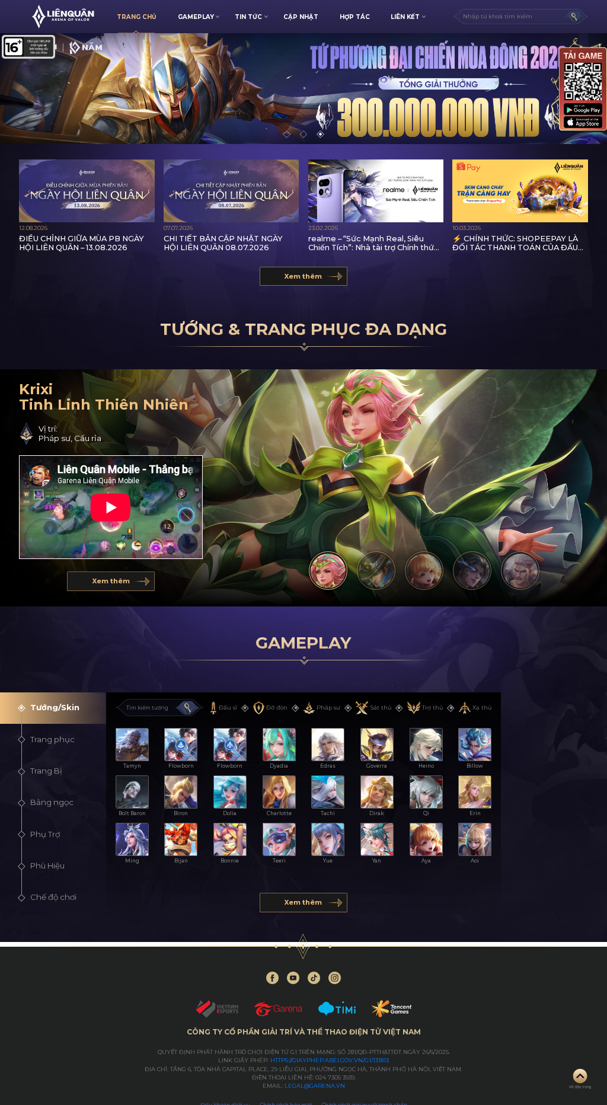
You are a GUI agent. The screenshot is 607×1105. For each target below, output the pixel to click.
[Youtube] (293, 978)
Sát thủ (380, 707)
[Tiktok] (314, 978)
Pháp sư (328, 707)
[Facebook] (272, 978)
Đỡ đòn (276, 707)
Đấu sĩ (228, 707)
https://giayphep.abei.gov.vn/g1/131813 (329, 1060)
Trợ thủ (432, 707)
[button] (286, 134)
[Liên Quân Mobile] (62, 16)
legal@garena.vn (315, 1085)
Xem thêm (303, 276)
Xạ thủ (481, 707)
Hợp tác (355, 16)
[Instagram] (334, 978)
